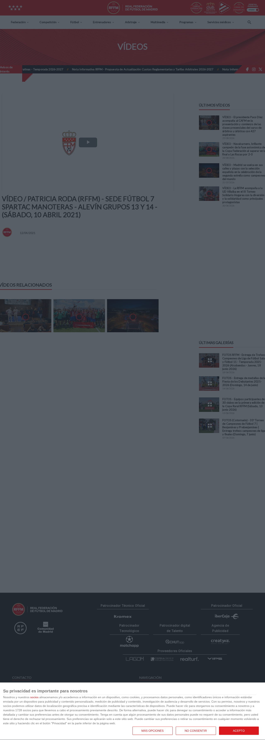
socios (34, 697)
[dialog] (132, 711)
